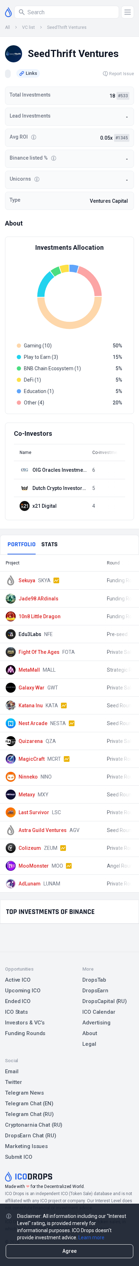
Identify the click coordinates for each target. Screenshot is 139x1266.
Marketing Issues (26, 1146)
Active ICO (18, 980)
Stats (49, 544)
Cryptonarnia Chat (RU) (33, 1125)
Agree (69, 1251)
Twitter (13, 1082)
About (89, 1033)
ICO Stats (16, 1012)
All (7, 27)
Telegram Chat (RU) (29, 1114)
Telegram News (24, 1093)
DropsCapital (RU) (104, 1001)
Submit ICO (18, 1157)
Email (11, 1071)
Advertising (96, 1022)
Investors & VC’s (25, 1022)
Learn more (91, 1237)
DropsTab (94, 980)
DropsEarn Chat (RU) (30, 1135)
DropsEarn (95, 990)
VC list (28, 27)
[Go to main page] (8, 12)
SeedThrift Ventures (67, 27)
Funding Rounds (25, 1033)
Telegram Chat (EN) (29, 1103)
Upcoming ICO (23, 990)
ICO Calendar (98, 1012)
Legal (89, 1044)
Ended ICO (18, 1001)
